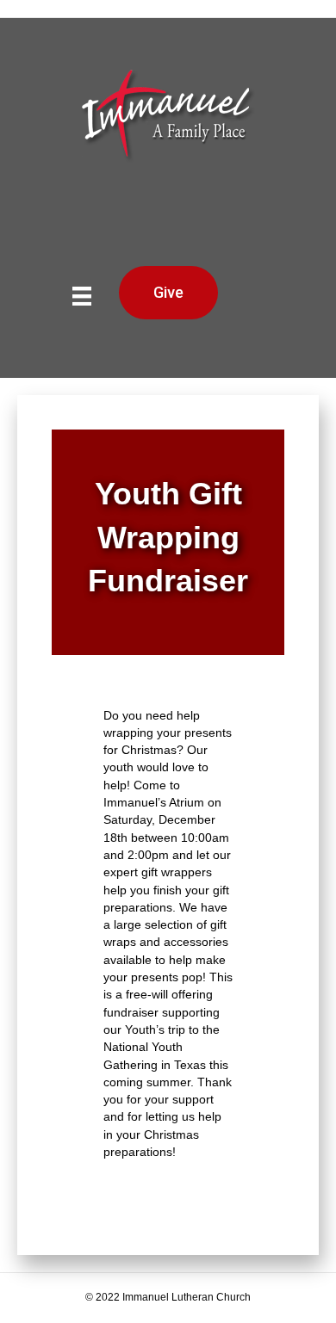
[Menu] (82, 296)
